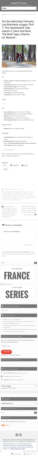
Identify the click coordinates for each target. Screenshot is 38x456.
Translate (13, 388)
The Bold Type (22, 198)
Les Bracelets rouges (19, 196)
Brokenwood (18, 193)
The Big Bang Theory (10, 198)
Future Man (29, 195)
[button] (19, 56)
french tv (15, 189)
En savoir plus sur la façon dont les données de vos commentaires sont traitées (18, 254)
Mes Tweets (4, 310)
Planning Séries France (21, 373)
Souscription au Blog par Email (12, 336)
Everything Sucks (19, 195)
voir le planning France (9, 150)
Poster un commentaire (28, 14)
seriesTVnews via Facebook (10, 359)
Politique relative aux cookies (17, 448)
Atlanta (4, 193)
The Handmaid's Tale (15, 200)
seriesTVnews (19, 3)
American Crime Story (15, 192)
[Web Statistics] (5, 425)
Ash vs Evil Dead (28, 192)
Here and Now (6, 196)
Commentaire (29, 245)
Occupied (29, 196)
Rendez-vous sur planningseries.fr (12, 319)
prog (21, 189)
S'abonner (6, 352)
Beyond (10, 193)
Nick (5, 14)
